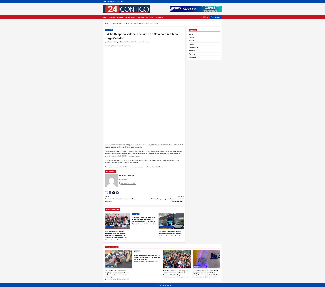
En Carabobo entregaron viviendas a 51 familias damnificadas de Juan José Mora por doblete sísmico (147, 257)
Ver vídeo (217, 17)
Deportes (120, 17)
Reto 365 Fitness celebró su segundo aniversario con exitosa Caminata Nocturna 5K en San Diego (175, 273)
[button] (106, 192)
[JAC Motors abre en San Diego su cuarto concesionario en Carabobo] (171, 221)
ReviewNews (158, 285)
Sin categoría (108, 30)
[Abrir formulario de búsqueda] (207, 17)
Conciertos (149, 17)
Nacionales (140, 17)
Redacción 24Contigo (112, 42)
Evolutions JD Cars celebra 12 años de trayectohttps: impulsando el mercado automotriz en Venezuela (143, 220)
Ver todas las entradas (128, 183)
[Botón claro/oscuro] (204, 17)
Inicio (104, 17)
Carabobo (112, 17)
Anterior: (120, 199)
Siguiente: (167, 199)
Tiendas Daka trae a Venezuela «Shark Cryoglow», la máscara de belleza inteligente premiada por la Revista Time (206, 273)
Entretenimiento (130, 17)
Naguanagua (159, 17)
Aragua (191, 34)
